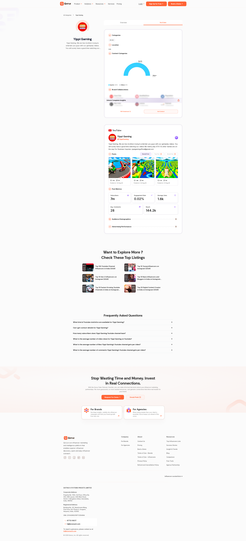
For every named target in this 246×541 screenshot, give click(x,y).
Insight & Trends (171, 449)
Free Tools (170, 461)
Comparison (170, 457)
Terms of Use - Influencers (147, 457)
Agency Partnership (173, 465)
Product (77, 4)
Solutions (87, 4)
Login (141, 4)
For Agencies (125, 445)
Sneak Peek (134, 397)
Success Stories (171, 445)
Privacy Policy (142, 461)
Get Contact (160, 111)
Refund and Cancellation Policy (148, 465)
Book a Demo (176, 4)
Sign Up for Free (155, 4)
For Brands (124, 441)
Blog (167, 453)
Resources (99, 4)
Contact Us (141, 441)
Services (111, 4)
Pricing (119, 4)
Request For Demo (112, 397)
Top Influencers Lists (173, 441)
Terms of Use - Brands (145, 453)
